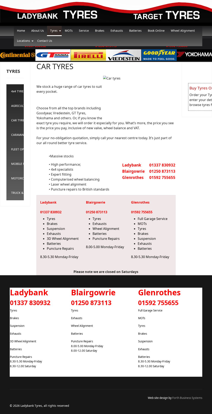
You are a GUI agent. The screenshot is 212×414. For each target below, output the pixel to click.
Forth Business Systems (187, 398)
